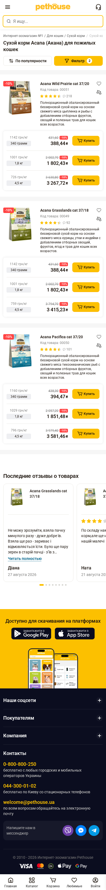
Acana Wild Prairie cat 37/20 (64, 84)
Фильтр (81, 61)
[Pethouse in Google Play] (31, 634)
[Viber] (68, 830)
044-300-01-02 (19, 786)
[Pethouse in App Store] (75, 634)
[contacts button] (98, 7)
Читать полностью (25, 558)
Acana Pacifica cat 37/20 (61, 337)
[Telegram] (94, 830)
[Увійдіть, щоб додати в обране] (99, 83)
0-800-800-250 (19, 764)
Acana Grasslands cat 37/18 (64, 210)
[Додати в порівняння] (99, 92)
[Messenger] (81, 830)
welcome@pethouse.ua (29, 802)
